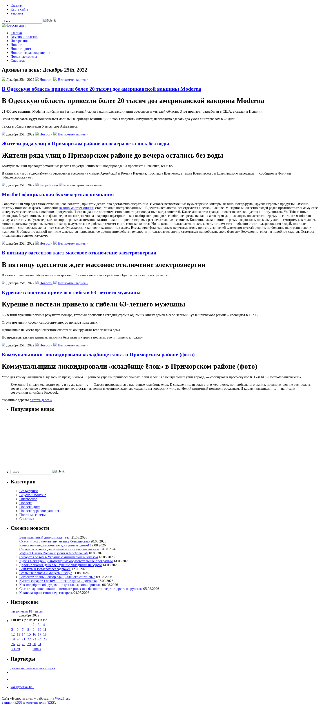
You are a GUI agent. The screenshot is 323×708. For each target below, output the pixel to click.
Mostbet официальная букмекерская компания (58, 194)
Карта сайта (19, 9)
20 (18, 639)
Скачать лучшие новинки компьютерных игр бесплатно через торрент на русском (80, 589)
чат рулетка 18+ (22, 687)
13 (18, 634)
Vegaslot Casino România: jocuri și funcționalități (53, 553)
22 (29, 639)
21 (23, 639)
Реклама (17, 13)
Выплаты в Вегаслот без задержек (45, 569)
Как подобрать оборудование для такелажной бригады (60, 585)
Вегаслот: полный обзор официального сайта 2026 (57, 577)
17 (39, 634)
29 (29, 644)
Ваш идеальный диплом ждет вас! (45, 537)
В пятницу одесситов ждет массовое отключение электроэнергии (79, 253)
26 (13, 644)
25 (45, 639)
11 (44, 629)
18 (45, 634)
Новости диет (21, 48)
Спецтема (18, 60)
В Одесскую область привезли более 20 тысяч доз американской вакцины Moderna (101, 89)
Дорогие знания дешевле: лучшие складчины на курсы (60, 565)
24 (39, 639)
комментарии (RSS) (40, 702)
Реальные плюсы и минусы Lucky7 (45, 573)
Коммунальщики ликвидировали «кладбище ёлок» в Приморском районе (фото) (98, 354)
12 (13, 634)
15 (29, 634)
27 (18, 644)
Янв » (37, 649)
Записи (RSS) (12, 702)
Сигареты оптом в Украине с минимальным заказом (58, 557)
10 (39, 629)
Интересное (19, 41)
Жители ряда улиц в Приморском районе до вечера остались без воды (85, 143)
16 (34, 634)
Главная (16, 5)
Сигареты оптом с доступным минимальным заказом (59, 549)
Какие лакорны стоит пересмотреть (46, 593)
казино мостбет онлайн (76, 208)
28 (23, 644)
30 (34, 644)
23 (34, 639)
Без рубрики (49, 185)
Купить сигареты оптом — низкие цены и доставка (58, 581)
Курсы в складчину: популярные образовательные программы (66, 561)
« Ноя (15, 649)
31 (39, 644)
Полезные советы (24, 56)
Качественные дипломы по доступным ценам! (54, 545)
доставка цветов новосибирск (33, 668)
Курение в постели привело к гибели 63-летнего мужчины (71, 292)
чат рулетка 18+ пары (27, 611)
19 (13, 639)
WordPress (62, 698)
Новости (17, 45)
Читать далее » (41, 400)
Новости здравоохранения (30, 52)
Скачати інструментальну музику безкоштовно (54, 541)
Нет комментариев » (73, 79)
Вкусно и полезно (24, 37)
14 (23, 634)
